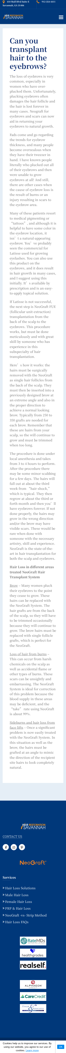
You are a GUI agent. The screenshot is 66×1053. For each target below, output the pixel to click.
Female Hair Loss (18, 901)
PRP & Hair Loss (18, 908)
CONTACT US (12, 837)
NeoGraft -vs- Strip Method (26, 915)
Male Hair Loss (17, 894)
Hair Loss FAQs (17, 921)
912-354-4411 (48, 1)
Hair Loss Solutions (20, 888)
